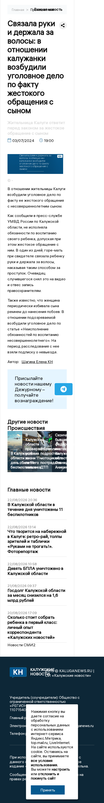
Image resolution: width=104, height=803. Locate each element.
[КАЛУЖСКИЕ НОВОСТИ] (17, 673)
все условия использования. (44, 762)
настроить (61, 769)
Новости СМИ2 (21, 644)
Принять (47, 790)
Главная (18, 9)
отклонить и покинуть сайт (45, 776)
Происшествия (42, 9)
